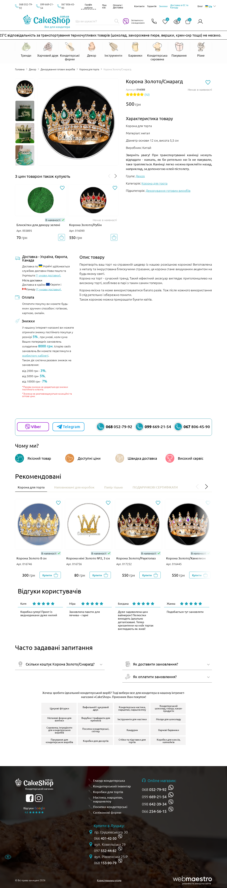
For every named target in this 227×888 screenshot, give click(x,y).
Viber (36, 426)
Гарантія (151, 6)
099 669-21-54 (47, 6)
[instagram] (39, 798)
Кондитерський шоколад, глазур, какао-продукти (168, 708)
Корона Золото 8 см (31, 558)
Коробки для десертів (96, 740)
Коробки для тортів (108, 792)
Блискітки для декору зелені (38, 225)
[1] (175, 22)
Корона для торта (89, 69)
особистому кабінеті (35, 355)
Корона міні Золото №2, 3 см (88, 558)
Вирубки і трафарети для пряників (95, 719)
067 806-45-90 (68, 6)
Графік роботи (88, 6)
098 (154, 804)
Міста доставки (32, 280)
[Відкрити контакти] (154, 21)
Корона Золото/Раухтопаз (136, 558)
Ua (210, 6)
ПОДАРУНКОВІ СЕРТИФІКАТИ (155, 487)
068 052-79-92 (25, 6)
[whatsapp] (170, 787)
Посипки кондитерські (110, 807)
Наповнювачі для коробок (74, 487)
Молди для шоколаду (168, 719)
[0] (163, 22)
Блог (200, 6)
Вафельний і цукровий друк (96, 708)
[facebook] (30, 798)
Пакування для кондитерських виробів (59, 741)
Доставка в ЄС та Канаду (179, 6)
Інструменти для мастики (132, 719)
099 (154, 797)
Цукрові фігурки (59, 708)
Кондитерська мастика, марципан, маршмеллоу (132, 708)
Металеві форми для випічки (59, 719)
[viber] (170, 802)
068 (154, 789)
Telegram (71, 426)
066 (154, 811)
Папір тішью (113, 487)
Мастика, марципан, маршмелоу (108, 799)
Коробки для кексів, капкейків (168, 741)
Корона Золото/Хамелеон (186, 558)
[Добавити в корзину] (61, 237)
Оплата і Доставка (118, 6)
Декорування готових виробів (58, 69)
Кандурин (132, 730)
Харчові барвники (168, 730)
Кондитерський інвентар (112, 786)
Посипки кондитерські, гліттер (95, 730)
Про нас (104, 6)
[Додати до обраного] (62, 188)
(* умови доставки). (48, 275)
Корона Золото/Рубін (85, 225)
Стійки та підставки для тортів (132, 741)
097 (105, 850)
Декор (32, 69)
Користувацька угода (109, 880)
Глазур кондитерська (109, 780)
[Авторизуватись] (200, 22)
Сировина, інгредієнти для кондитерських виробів (59, 730)
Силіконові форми (107, 812)
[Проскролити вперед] (115, 176)
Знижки (163, 6)
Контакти (139, 6)
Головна (19, 69)
